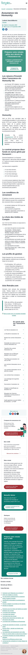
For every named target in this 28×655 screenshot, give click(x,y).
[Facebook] (15, 414)
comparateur (9, 9)
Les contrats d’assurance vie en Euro (12, 365)
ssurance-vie (9, 137)
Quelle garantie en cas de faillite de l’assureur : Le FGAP (12, 400)
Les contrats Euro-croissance (12, 375)
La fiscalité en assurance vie (11, 334)
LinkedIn (4, 22)
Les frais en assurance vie (11, 330)
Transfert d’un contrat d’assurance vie (10, 349)
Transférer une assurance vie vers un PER (11, 359)
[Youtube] (13, 414)
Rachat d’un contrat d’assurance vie (12, 338)
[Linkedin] (10, 414)
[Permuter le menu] (26, 3)
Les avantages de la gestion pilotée (11, 379)
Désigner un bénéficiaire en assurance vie (11, 388)
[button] (3, 29)
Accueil (3, 9)
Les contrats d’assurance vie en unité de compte (12, 370)
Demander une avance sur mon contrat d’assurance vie (12, 343)
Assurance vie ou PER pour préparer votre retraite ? (11, 354)
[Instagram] (18, 414)
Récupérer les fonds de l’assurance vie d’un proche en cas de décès (12, 395)
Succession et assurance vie (11, 384)
